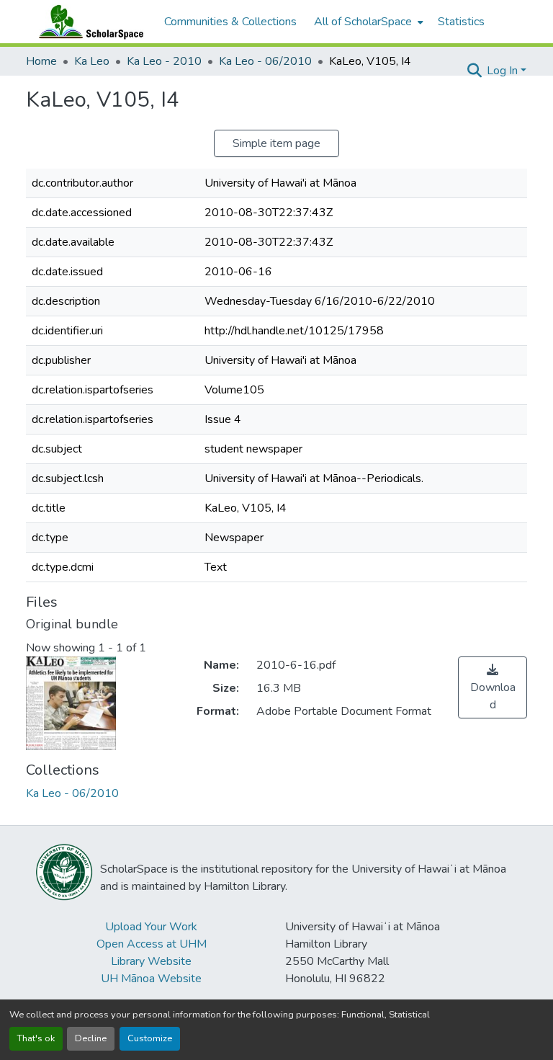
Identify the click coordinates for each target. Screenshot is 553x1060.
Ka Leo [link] (91, 61)
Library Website (151, 961)
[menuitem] (367, 21)
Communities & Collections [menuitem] (230, 22)
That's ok (36, 1038)
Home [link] (41, 61)
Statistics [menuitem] (461, 22)
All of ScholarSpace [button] (363, 22)
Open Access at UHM (151, 944)
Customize (149, 1038)
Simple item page (276, 143)
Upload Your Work (151, 927)
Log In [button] (504, 71)
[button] (88, 22)
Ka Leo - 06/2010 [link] (265, 61)
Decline (91, 1038)
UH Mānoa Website (151, 978)
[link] (492, 687)
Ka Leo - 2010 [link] (164, 61)
